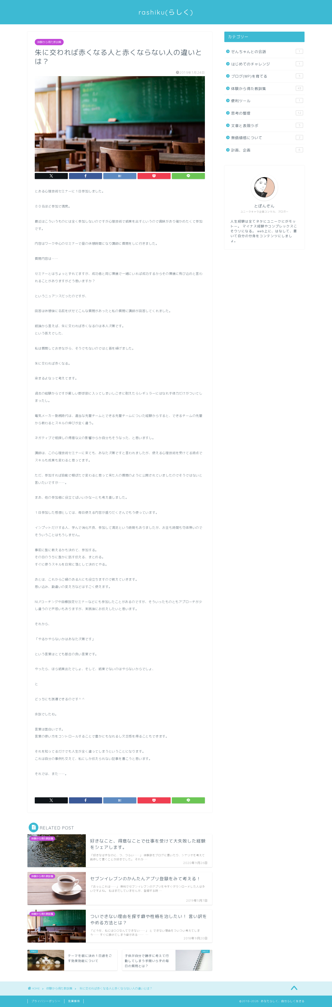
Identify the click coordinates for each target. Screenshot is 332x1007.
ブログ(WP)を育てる (265, 76)
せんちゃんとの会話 (265, 51)
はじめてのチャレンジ (265, 64)
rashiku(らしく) (166, 12)
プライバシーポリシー (46, 1001)
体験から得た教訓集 (49, 42)
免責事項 (74, 1001)
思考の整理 (266, 113)
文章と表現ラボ (265, 125)
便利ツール (265, 100)
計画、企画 (265, 150)
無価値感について (265, 137)
